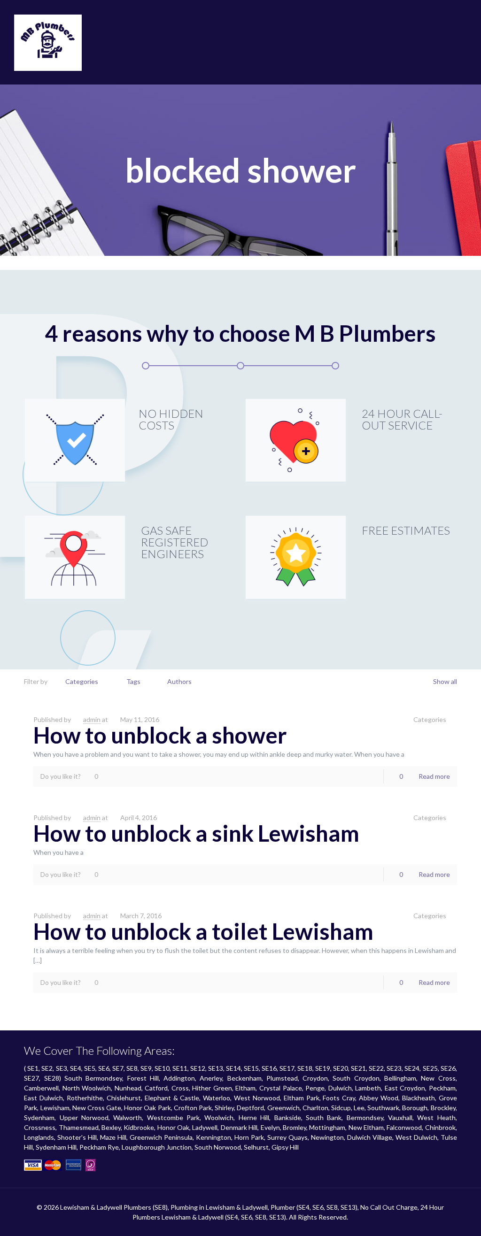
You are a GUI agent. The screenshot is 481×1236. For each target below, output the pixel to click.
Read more (434, 776)
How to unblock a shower (160, 735)
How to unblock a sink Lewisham (196, 833)
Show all (445, 681)
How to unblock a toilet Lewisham (203, 931)
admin (92, 719)
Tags (133, 681)
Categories (81, 681)
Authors (179, 681)
